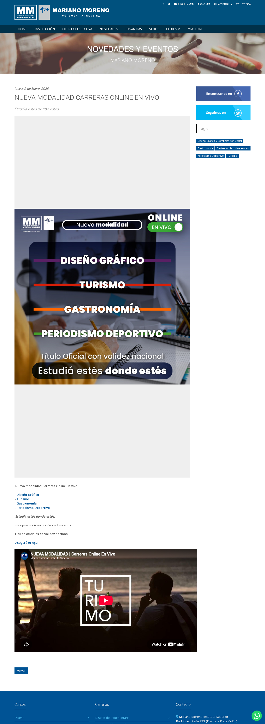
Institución (45, 29)
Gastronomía (27, 503)
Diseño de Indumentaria (112, 718)
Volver (21, 671)
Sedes (154, 29)
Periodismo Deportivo (33, 508)
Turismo (23, 499)
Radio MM (204, 4)
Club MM (173, 29)
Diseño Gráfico (28, 494)
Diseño (19, 718)
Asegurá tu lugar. (26, 542)
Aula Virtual (222, 4)
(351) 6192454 (243, 4)
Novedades (109, 29)
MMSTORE (195, 29)
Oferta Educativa (77, 29)
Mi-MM (190, 4)
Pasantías (133, 29)
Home (22, 29)
